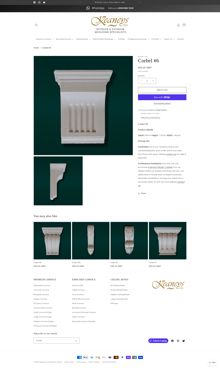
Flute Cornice (78, 303)
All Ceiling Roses (118, 285)
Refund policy (69, 362)
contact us (171, 154)
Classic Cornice (40, 299)
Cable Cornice (78, 290)
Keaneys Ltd (43, 362)
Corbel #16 (76, 262)
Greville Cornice (79, 308)
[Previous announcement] (80, 2)
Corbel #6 (46, 48)
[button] (36, 25)
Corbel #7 (152, 262)
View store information (150, 117)
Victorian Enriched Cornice (84, 312)
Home (36, 48)
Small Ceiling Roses (119, 290)
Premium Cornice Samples (45, 326)
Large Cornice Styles (43, 317)
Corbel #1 (114, 262)
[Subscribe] (75, 341)
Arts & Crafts (77, 285)
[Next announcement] (139, 2)
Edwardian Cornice (42, 285)
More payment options (162, 103)
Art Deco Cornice (41, 303)
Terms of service (94, 362)
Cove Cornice (78, 294)
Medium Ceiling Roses (120, 294)
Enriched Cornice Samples (83, 321)
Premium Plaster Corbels (160, 167)
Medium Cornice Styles (44, 321)
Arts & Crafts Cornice (43, 308)
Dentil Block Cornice (81, 299)
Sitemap (114, 303)
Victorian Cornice (41, 290)
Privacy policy (81, 362)
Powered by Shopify (55, 362)
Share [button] (143, 193)
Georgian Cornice (41, 294)
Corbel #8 (37, 262)
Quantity (141, 76)
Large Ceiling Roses (119, 299)
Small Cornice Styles (43, 312)
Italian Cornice (78, 317)
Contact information (109, 362)
